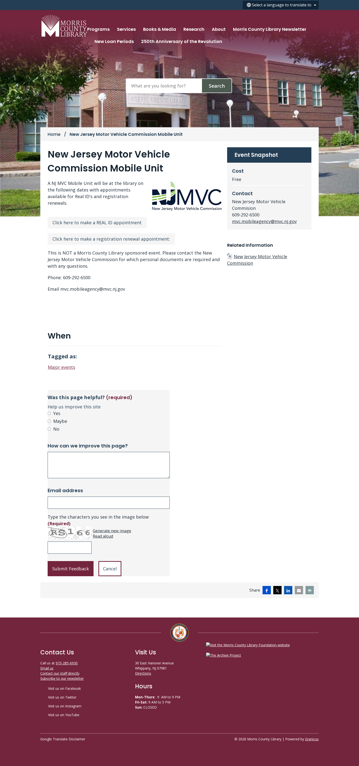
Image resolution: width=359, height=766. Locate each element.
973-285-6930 (67, 663)
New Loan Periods (114, 41)
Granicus (312, 739)
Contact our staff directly (59, 673)
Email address (65, 490)
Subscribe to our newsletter (62, 678)
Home (54, 134)
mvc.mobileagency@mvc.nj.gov (264, 221)
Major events (61, 367)
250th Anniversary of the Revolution (181, 41)
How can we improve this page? (88, 445)
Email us (46, 668)
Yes (56, 413)
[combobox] (281, 5)
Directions (143, 673)
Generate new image (112, 530)
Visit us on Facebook (64, 688)
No (56, 429)
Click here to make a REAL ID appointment (97, 222)
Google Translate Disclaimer (62, 739)
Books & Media (159, 29)
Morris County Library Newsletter (269, 29)
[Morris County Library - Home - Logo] (64, 26)
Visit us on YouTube (63, 715)
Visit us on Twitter (62, 697)
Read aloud (103, 536)
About (219, 29)
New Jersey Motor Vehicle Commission (257, 260)
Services (126, 29)
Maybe (60, 421)
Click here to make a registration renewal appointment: (111, 239)
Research (193, 29)
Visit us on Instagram (64, 706)
